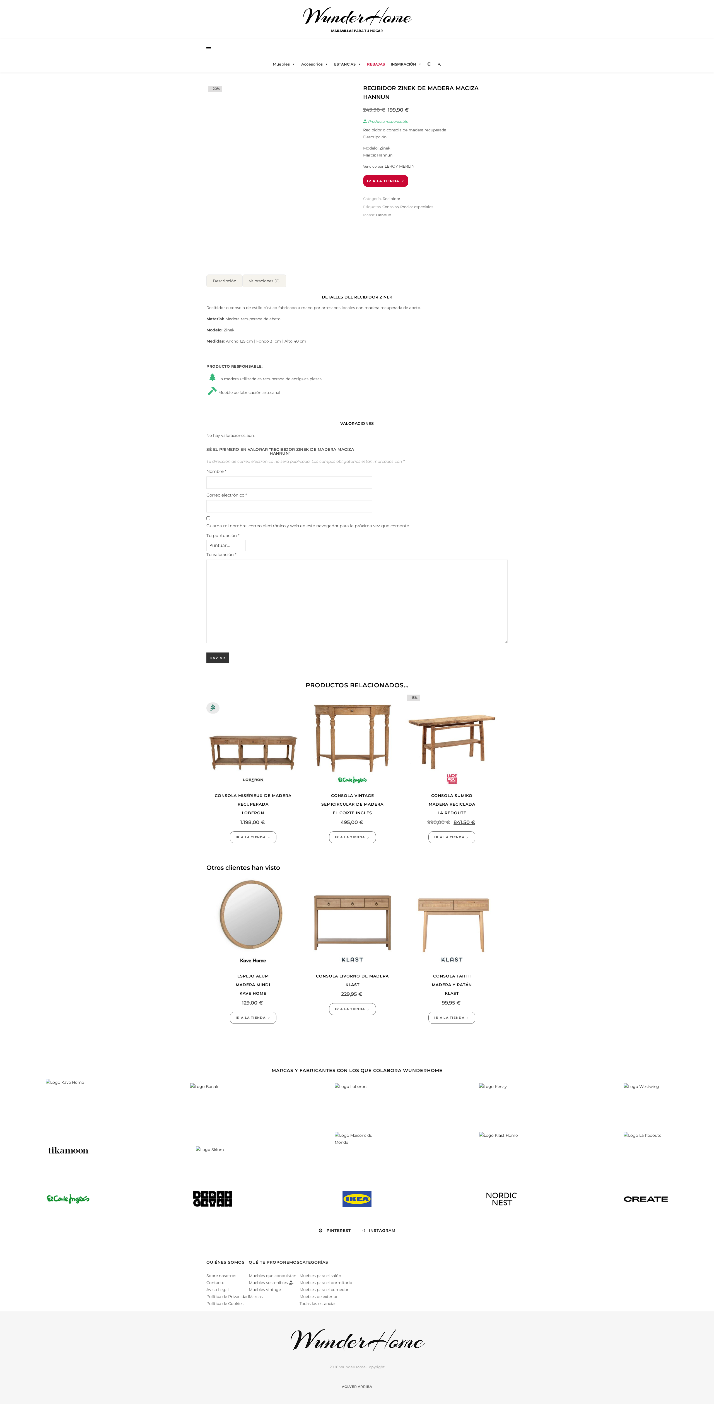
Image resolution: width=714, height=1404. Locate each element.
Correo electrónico (226, 495)
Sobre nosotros (221, 1275)
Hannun (383, 215)
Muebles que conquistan (272, 1275)
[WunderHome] (357, 1340)
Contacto (215, 1282)
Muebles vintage (265, 1289)
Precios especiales (416, 206)
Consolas (390, 206)
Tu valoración (221, 554)
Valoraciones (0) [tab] (264, 280)
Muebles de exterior (319, 1296)
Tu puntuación (223, 535)
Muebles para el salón (320, 1275)
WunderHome (357, 16)
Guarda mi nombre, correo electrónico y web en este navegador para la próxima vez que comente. (308, 525)
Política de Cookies (224, 1303)
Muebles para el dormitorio (326, 1282)
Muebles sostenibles (269, 1282)
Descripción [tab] (224, 280)
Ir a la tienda (383, 181)
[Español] (429, 64)
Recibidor (391, 198)
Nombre (216, 471)
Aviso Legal (217, 1289)
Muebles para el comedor (324, 1289)
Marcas (256, 1296)
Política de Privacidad (227, 1296)
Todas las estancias (318, 1303)
